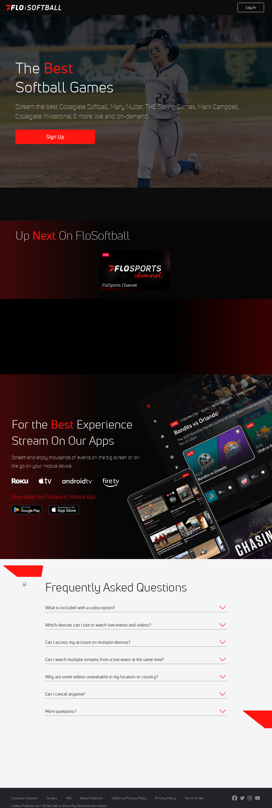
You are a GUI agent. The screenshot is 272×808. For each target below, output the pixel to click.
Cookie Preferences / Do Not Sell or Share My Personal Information (59, 806)
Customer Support (25, 798)
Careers (52, 798)
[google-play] (27, 523)
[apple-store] (64, 523)
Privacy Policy (165, 798)
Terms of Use (194, 798)
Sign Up (55, 136)
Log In (251, 7)
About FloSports (91, 798)
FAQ (68, 798)
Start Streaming (134, 275)
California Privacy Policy (129, 798)
